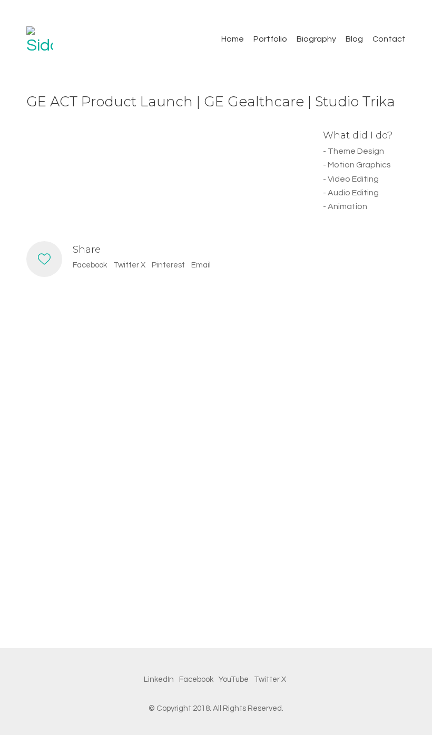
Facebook (90, 265)
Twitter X (129, 265)
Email (201, 265)
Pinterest (168, 265)
